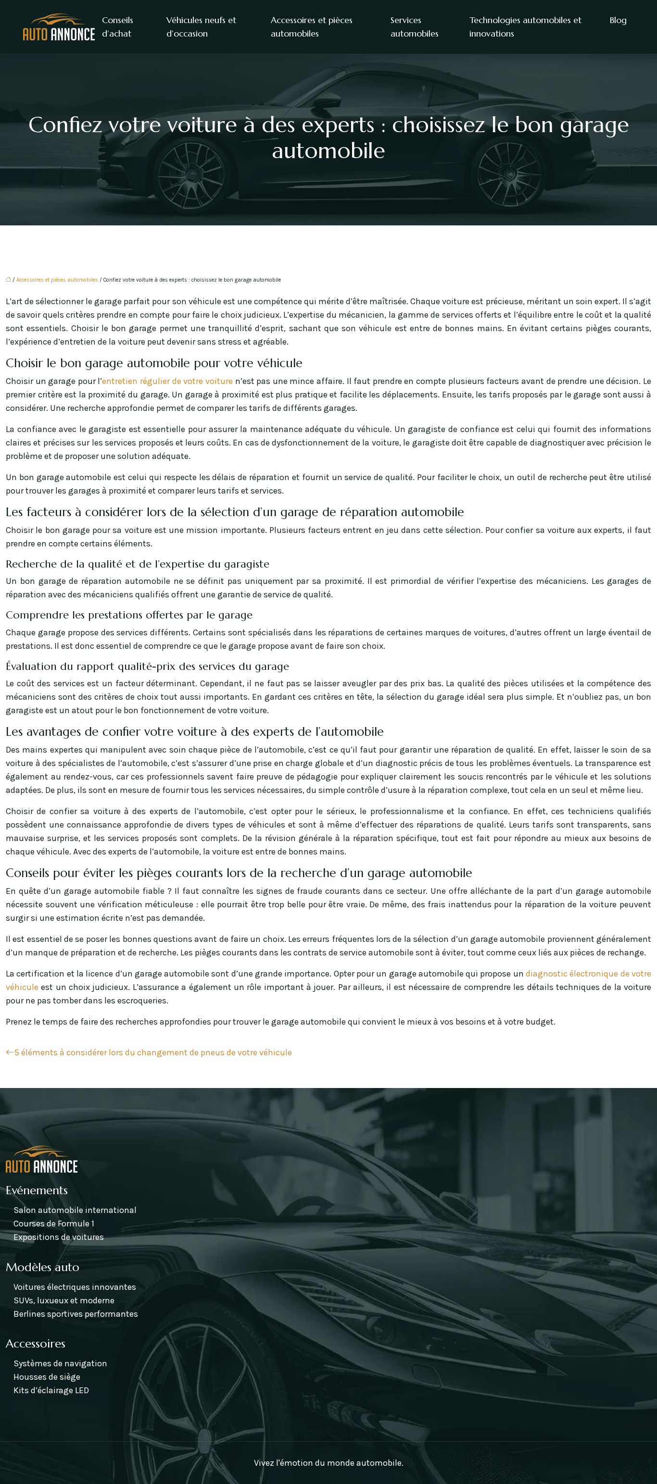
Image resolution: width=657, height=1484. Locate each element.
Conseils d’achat (117, 26)
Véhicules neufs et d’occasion (201, 26)
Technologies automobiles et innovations (525, 26)
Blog (618, 19)
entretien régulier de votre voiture (167, 381)
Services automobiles (415, 26)
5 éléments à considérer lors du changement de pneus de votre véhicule (153, 1052)
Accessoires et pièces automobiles (312, 26)
